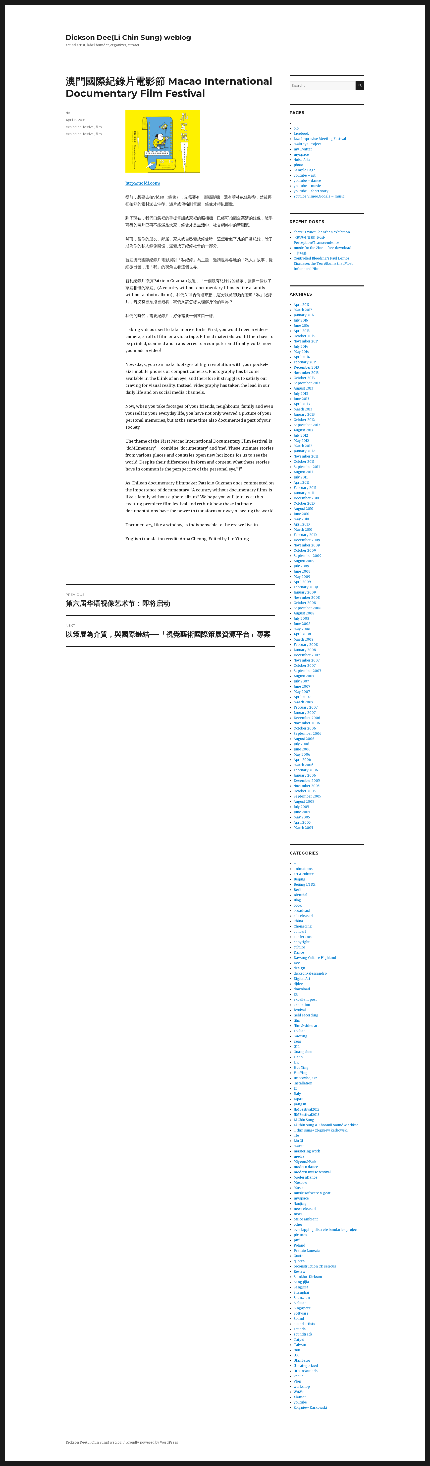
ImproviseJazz (305, 1078)
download (302, 989)
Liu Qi (298, 1141)
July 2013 (301, 394)
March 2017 (303, 310)
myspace (301, 154)
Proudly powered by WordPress (152, 1442)
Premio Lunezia (307, 1251)
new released (305, 1209)
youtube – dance (307, 181)
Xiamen (300, 1397)
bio (296, 128)
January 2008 (305, 650)
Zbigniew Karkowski (310, 1407)
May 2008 (302, 629)
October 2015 (304, 336)
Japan (298, 1099)
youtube (300, 1402)
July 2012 (301, 435)
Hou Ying (301, 1068)
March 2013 (303, 409)
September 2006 (307, 734)
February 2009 (306, 587)
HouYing (301, 1073)
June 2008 (302, 624)
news (298, 1214)
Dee (297, 963)
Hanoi (299, 1057)
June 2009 (302, 571)
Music (298, 1188)
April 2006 (302, 760)
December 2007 (307, 655)
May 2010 (301, 519)
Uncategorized (306, 1366)
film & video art (306, 1026)
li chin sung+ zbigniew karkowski (321, 1130)
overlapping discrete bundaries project (326, 1230)
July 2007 (301, 681)
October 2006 (305, 728)
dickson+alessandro (310, 973)
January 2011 (304, 493)
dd (68, 113)
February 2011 (305, 488)
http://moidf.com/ (142, 183)
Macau (299, 1146)
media (299, 1156)
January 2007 (305, 713)
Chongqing (303, 926)
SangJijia (301, 1287)
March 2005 (303, 828)
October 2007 (305, 666)
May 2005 (302, 817)
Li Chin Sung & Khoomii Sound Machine (326, 1125)
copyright (302, 942)
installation (303, 1083)
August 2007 (304, 676)
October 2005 (305, 791)
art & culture (304, 874)
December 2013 (306, 367)
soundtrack (303, 1334)
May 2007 (302, 692)
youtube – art (305, 175)
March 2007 (303, 702)
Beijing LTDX (304, 884)
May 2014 (301, 352)
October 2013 (304, 378)
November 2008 (307, 598)
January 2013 (304, 414)
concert (300, 932)
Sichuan (300, 1303)
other (298, 1224)
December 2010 (306, 498)
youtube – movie (307, 186)
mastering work (307, 1151)
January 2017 (304, 315)
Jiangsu (300, 1104)
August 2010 (303, 509)
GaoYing (300, 1036)
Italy (297, 1094)
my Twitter (303, 149)
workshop (302, 1387)
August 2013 (303, 388)
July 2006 (301, 744)
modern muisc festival (312, 1172)
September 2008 (307, 608)
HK (296, 1062)
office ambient (306, 1219)
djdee (298, 984)
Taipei (299, 1339)
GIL (297, 1047)
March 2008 (303, 639)
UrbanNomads (306, 1371)
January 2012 (304, 451)
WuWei (299, 1392)
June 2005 (302, 812)
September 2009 (307, 556)
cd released (303, 916)
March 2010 (303, 530)
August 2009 (304, 561)
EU (296, 994)
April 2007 (302, 697)
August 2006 (304, 739)
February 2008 (306, 645)
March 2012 (303, 446)
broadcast (302, 911)
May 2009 (302, 577)
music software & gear (312, 1193)
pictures (300, 1235)
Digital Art (302, 979)
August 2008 (304, 613)
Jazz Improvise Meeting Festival (320, 139)
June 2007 (302, 686)
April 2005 (302, 822)
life (296, 1135)
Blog (297, 900)
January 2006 (305, 775)
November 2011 (306, 456)
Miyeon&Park (305, 1162)
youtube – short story (311, 191)
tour (297, 1350)
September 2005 (307, 796)
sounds (300, 1329)
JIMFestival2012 (307, 1109)
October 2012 (304, 420)
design (299, 968)
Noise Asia (302, 160)
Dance (299, 952)
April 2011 (301, 482)
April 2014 (302, 357)
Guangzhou (303, 1052)
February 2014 (305, 362)
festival (88, 127)
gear (297, 1041)
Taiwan (300, 1345)
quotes (299, 1261)
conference (303, 937)
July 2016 (301, 320)
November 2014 (306, 341)
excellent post (305, 1000)
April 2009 (302, 582)
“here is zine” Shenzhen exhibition (322, 232)
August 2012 (303, 430)
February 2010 (305, 535)
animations (303, 869)
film (99, 127)
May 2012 (301, 441)
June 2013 (301, 399)
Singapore (302, 1308)
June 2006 (302, 749)
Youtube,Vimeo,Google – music (319, 196)
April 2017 (301, 305)
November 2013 (306, 373)
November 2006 (307, 723)
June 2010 (301, 514)
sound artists (304, 1324)
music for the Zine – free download (322, 248)
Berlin (299, 890)
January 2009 (305, 592)
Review (299, 1271)
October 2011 (304, 462)
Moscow (300, 1183)
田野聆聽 (300, 253)
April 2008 (302, 634)
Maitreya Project (307, 144)
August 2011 (303, 472)
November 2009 (307, 545)
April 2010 (302, 524)
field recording (306, 1015)
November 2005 (307, 786)
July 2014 (301, 346)
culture (299, 947)
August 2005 (304, 802)
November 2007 (307, 660)
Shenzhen (302, 1298)
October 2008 (305, 603)
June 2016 (301, 326)
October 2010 (304, 503)
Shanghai (301, 1292)
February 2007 (306, 707)
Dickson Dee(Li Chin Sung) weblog (128, 37)
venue (299, 1376)
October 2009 (305, 550)
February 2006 (306, 770)
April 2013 (302, 404)
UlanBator (302, 1360)
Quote (298, 1256)
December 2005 (307, 781)
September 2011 (307, 467)
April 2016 (302, 331)
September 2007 (307, 671)
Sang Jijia (301, 1282)
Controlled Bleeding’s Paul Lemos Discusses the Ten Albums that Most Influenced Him (323, 263)
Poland (299, 1245)
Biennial (300, 895)
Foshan (300, 1031)
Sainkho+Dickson (308, 1277)
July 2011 (301, 477)
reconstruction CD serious (315, 1266)
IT (295, 1088)
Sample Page (305, 170)
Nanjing (300, 1203)
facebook (301, 134)
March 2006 (303, 765)
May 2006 (302, 754)
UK (296, 1355)
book (298, 905)
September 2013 (307, 383)
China (298, 921)
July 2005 (301, 807)
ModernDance (305, 1177)
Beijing (299, 879)
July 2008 (301, 618)
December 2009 (307, 540)
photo (298, 165)
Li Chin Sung (304, 1120)
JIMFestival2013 (307, 1115)
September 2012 (307, 425)
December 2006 (307, 718)
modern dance (306, 1167)
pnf (297, 1240)
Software (301, 1313)
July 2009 (301, 566)
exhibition (74, 127)
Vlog (297, 1381)
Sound (299, 1319)
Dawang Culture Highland (315, 958)
